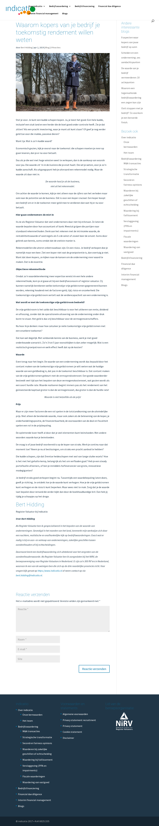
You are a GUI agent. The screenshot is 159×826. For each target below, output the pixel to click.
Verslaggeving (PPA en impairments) (131, 226)
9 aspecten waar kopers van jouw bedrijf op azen (129, 42)
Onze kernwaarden (32, 714)
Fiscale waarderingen (34, 776)
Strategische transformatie (37, 737)
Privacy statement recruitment (79, 720)
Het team (129, 152)
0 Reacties (56, 47)
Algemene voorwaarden (75, 714)
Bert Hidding (26, 47)
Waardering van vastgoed (36, 782)
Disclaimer (68, 737)
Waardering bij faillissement (38, 759)
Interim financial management (43, 13)
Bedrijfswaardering (58, 6)
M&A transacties (132, 163)
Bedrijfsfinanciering (84, 6)
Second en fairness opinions (37, 743)
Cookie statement (72, 731)
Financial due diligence (109, 6)
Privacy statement (72, 725)
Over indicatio (35, 6)
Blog (47, 47)
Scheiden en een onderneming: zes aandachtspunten (130, 57)
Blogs (65, 13)
